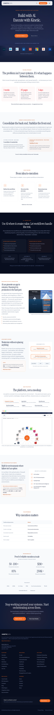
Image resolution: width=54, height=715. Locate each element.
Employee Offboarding (42, 657)
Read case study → (7, 369)
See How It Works (20, 35)
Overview (4, 655)
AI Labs (20, 655)
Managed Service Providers (25, 673)
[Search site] (36, 3)
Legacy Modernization (41, 666)
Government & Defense (24, 657)
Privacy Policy (41, 710)
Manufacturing (22, 670)
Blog (3, 685)
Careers (21, 681)
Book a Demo (43, 3)
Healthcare (21, 661)
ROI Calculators (5, 681)
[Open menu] (49, 3)
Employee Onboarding (42, 655)
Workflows (4, 661)
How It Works (4, 657)
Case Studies (4, 678)
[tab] (12, 402)
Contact (21, 685)
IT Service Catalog (41, 659)
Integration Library (5, 690)
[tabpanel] (27, 429)
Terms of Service (48, 710)
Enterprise (21, 666)
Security (3, 668)
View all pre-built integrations (26, 53)
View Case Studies (34, 618)
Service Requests (40, 661)
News (20, 687)
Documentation (5, 692)
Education (21, 664)
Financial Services (23, 659)
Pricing (3, 659)
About (20, 678)
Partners (21, 683)
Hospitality (21, 668)
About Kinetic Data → (6, 640)
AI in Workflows (5, 664)
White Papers (4, 687)
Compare (4, 683)
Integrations (4, 666)
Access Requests (40, 664)
